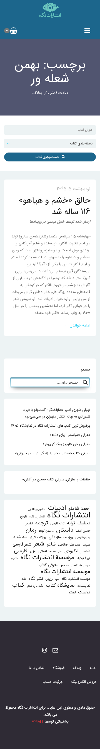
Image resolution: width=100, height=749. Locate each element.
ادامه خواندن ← (77, 325)
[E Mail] (55, 650)
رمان (31, 530)
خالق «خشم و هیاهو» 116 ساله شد (54, 206)
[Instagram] (44, 650)
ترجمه (41, 523)
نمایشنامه (83, 586)
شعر (39, 544)
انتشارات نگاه (68, 515)
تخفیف (84, 523)
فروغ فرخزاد (83, 558)
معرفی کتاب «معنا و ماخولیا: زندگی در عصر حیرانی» (52, 453)
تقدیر (29, 523)
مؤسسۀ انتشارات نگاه (47, 558)
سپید (86, 545)
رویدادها (35, 222)
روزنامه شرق (38, 538)
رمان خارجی (83, 537)
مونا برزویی (52, 579)
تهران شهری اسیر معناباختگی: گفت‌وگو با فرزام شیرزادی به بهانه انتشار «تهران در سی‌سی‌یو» (56, 413)
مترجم (14, 558)
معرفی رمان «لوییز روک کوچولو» (66, 444)
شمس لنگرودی (77, 551)
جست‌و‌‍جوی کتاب (48, 157)
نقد (23, 579)
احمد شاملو (79, 509)
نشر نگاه (36, 579)
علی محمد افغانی (50, 551)
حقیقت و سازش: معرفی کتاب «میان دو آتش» (56, 480)
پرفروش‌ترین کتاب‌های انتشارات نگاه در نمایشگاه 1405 (50, 426)
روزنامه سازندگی (61, 537)
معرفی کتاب (48, 565)
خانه (93, 668)
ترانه (71, 523)
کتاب (18, 585)
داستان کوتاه (46, 531)
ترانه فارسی (57, 523)
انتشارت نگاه (37, 516)
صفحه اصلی (58, 93)
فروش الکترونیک (83, 682)
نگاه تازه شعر (35, 586)
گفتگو (72, 592)
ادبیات (57, 508)
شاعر (51, 544)
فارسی (21, 551)
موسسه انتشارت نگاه (76, 579)
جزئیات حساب (52, 682)
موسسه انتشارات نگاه (65, 572)
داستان (64, 530)
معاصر (65, 565)
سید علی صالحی (69, 544)
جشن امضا (83, 531)
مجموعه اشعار (80, 565)
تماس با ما (36, 668)
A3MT (38, 721)
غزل (33, 551)
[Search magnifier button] (85, 382)
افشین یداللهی (37, 509)
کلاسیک (84, 593)
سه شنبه (20, 537)
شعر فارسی (21, 544)
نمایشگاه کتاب (60, 586)
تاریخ (23, 517)
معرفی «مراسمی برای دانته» (69, 435)
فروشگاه (58, 668)
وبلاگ (77, 668)
